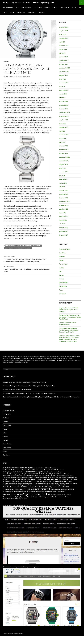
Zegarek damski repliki (12, 494)
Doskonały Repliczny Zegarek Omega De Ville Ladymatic (23, 245)
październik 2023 (64, 68)
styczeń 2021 (63, 190)
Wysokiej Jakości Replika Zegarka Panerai (54, 491)
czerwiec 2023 (63, 83)
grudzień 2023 (63, 60)
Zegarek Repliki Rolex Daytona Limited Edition (31, 496)
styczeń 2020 (63, 227)
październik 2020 (64, 201)
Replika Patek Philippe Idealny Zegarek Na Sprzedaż (64, 483)
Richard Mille (32, 12)
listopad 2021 (63, 153)
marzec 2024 (63, 49)
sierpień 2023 (63, 75)
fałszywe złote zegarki (34, 472)
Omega (5, 12)
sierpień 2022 (63, 120)
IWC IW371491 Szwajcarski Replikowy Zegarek (15, 475)
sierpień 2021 (63, 164)
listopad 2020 (63, 198)
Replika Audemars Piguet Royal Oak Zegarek (66, 479)
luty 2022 (62, 142)
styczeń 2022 (63, 146)
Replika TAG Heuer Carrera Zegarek (35, 485)
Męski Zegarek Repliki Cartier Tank (68, 477)
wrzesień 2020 (63, 205)
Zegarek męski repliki (36, 494)
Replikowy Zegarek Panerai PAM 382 (12, 491)
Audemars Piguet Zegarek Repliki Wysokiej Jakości (45, 467)
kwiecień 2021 (63, 179)
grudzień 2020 (63, 194)
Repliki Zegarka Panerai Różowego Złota (13, 489)
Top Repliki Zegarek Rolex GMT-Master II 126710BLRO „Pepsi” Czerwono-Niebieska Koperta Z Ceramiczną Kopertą (25, 259)
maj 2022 (62, 131)
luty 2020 (62, 224)
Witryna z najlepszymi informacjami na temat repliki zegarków (28, 2)
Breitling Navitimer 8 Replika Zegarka (54, 469)
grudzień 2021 (63, 149)
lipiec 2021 (62, 168)
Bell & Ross (38, 7)
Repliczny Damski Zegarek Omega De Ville (18, 248)
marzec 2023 (63, 94)
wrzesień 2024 (63, 27)
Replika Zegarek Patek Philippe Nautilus (55, 485)
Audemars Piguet (27, 7)
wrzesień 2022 (63, 116)
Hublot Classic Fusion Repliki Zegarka (53, 472)
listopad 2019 (63, 235)
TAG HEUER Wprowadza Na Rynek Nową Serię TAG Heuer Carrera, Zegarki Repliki (68, 330)
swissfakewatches (24, 76)
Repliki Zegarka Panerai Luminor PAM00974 (57, 486)
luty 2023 (62, 97)
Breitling (47, 7)
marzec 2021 (63, 183)
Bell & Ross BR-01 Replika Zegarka (35, 469)
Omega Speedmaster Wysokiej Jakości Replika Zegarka (41, 479)
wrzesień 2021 (63, 161)
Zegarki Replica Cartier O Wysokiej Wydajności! (15, 498)
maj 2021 (62, 175)
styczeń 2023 (63, 101)
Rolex (17, 7)
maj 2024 (62, 42)
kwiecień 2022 (63, 135)
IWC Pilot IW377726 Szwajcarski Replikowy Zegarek (60, 475)
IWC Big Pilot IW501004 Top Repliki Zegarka (59, 473)
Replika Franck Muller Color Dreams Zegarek (35, 481)
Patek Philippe (21, 12)
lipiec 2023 (62, 79)
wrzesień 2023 (63, 72)
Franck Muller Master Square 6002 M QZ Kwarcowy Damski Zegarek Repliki (27, 269)
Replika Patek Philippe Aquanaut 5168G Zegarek (37, 483)
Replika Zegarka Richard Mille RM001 (36, 486)
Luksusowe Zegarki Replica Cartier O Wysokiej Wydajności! (18, 477)
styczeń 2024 (63, 57)
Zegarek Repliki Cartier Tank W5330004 (60, 494)
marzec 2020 (63, 220)
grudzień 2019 (63, 231)
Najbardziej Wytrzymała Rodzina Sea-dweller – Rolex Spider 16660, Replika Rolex (70, 317)
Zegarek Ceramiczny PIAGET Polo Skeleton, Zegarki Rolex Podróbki (68, 309)
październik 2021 (64, 157)
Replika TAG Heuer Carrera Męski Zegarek (14, 485)
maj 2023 (62, 86)
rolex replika (57, 360)
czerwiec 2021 (63, 172)
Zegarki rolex (13, 358)
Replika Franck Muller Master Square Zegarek (59, 481)
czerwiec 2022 (63, 127)
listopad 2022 (63, 109)
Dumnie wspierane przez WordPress (13, 633)
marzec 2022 (63, 138)
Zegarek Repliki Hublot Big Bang (11, 496)
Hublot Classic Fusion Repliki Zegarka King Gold (15, 473)
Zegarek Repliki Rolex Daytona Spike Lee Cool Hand (57, 496)
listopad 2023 (63, 64)
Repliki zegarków (8, 356)
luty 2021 (62, 187)
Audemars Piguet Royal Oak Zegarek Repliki (17, 468)
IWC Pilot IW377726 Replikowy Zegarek (37, 475)
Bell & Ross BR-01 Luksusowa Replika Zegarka (14, 469)
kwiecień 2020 (63, 216)
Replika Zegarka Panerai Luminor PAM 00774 (14, 486)
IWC (80, 7)
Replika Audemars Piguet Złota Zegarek (13, 481)
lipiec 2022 (62, 123)
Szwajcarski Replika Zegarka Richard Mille (33, 491)
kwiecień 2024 (63, 46)
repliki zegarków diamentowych (37, 489)
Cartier (55, 7)
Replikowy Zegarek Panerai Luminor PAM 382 (62, 489)
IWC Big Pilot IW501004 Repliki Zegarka (37, 473)
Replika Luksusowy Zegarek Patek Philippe (14, 483)
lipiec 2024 (62, 34)
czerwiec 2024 (63, 38)
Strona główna (8, 7)
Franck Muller (64, 7)
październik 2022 (64, 112)
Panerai (12, 12)
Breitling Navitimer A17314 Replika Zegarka (14, 472)
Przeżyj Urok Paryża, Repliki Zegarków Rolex (67, 323)
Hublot (74, 7)
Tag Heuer (42, 12)
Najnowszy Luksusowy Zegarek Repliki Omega (15, 479)
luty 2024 (62, 53)
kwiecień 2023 (63, 90)
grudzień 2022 (63, 105)
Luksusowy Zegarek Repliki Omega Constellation (45, 477)
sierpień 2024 (63, 31)
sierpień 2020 (63, 209)
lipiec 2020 (62, 213)
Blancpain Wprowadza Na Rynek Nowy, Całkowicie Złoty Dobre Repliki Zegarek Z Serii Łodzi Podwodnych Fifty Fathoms (69, 338)
